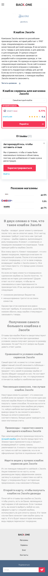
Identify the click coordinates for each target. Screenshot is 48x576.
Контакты (24, 555)
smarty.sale (7, 117)
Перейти (24, 124)
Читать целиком (9, 83)
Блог (24, 550)
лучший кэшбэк (8, 439)
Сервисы (24, 545)
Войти (6, 174)
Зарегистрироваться (19, 168)
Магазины (24, 540)
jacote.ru (24, 22)
